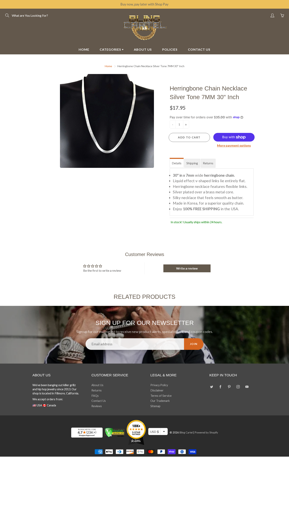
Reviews (96, 406)
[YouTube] (246, 386)
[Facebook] (220, 386)
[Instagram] (238, 386)
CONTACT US (199, 49)
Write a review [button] (187, 268)
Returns (208, 163)
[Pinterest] (229, 386)
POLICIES (170, 49)
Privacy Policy (159, 385)
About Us (97, 385)
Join (194, 344)
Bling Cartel (186, 432)
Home (108, 66)
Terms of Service (161, 395)
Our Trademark (160, 400)
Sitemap (155, 406)
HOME (84, 49)
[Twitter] (211, 386)
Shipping (192, 163)
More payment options (234, 145)
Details (176, 163)
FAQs (95, 395)
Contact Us (98, 400)
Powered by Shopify (206, 432)
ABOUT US (143, 49)
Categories (111, 49)
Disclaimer (157, 390)
